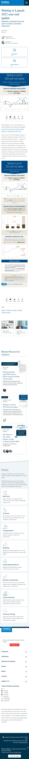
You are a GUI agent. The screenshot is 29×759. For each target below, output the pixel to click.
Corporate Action (5, 312)
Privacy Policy (17, 752)
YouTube (6, 694)
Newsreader (7, 698)
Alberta (3, 310)
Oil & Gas (8, 310)
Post (6, 118)
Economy (19, 310)
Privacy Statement (23, 742)
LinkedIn (6, 692)
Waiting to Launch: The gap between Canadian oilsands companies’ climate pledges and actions (13, 129)
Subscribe (6, 700)
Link (22, 118)
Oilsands (14, 310)
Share (14, 118)
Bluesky (6, 690)
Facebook (6, 696)
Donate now (14, 645)
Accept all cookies (14, 756)
